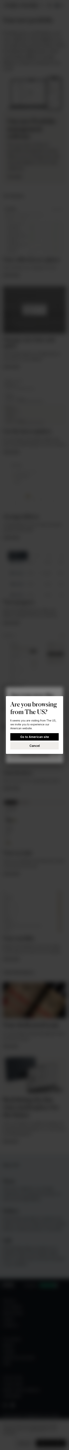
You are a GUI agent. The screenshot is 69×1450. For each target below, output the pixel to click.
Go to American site (34, 737)
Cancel (34, 746)
